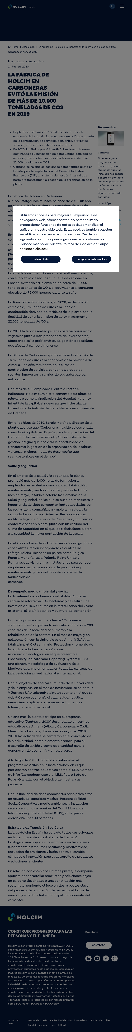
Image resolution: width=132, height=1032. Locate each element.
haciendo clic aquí (34, 249)
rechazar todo (40, 259)
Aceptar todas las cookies (92, 259)
